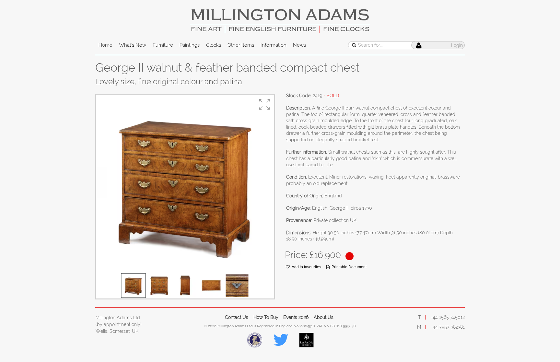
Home (105, 45)
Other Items (241, 45)
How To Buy (265, 317)
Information (273, 45)
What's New (132, 45)
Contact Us (236, 317)
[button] (264, 104)
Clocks (213, 45)
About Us (323, 317)
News (299, 45)
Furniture (163, 45)
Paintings (190, 45)
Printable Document (349, 267)
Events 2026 (296, 317)
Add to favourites (306, 267)
